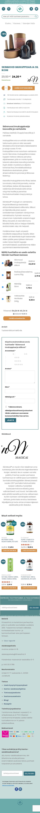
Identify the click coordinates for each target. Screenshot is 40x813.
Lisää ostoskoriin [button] (9, 550)
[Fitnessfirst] (20, 9)
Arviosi (8, 369)
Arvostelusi (10, 351)
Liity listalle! (34, 608)
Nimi (7, 387)
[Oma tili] (31, 9)
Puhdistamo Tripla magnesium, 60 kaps (28, 578)
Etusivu (8, 23)
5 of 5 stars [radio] (10, 364)
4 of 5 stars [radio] (10, 361)
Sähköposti (10, 397)
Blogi (6, 700)
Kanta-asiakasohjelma (14, 689)
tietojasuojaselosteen (8, 785)
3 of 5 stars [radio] (10, 357)
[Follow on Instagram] (20, 789)
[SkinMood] (33, 80)
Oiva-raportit (9, 641)
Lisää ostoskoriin (24, 88)
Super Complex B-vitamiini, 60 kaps (27, 540)
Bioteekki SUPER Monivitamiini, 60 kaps (10, 540)
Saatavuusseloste (12, 696)
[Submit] (36, 16)
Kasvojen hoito (29, 23)
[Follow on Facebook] (16, 789)
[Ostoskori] (36, 9)
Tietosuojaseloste (12, 692)
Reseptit (8, 704)
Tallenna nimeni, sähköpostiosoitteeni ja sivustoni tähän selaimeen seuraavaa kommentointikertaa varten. (18, 411)
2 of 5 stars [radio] (19, 354)
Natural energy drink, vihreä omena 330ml (10, 578)
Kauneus (16, 23)
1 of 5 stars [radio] (8, 354)
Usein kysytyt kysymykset (15, 685)
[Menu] (3, 9)
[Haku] (8, 9)
